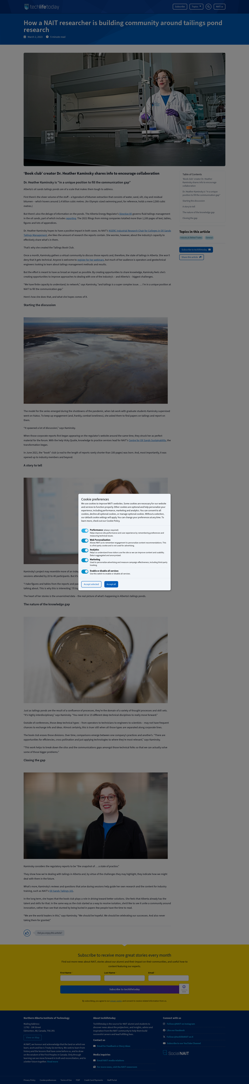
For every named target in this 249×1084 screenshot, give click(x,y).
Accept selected (91, 584)
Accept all (111, 584)
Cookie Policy (113, 520)
